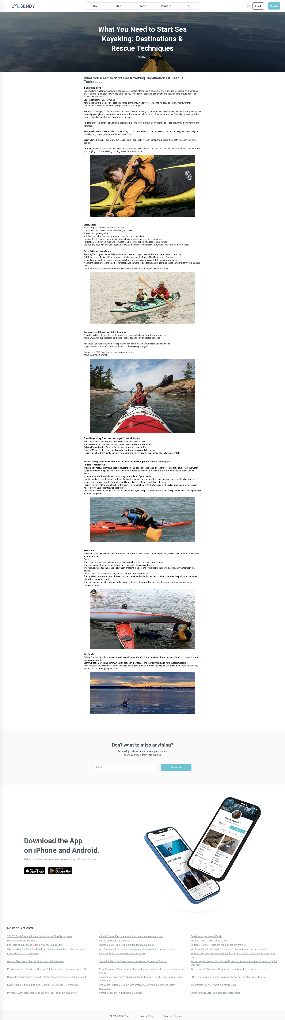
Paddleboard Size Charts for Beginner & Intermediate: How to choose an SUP (47, 969)
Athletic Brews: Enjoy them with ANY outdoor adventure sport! (131, 936)
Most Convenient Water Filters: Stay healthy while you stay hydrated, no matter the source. (141, 971)
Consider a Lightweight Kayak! (206, 936)
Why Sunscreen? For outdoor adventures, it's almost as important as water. (137, 949)
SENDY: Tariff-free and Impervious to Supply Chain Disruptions (39, 936)
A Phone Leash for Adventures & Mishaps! (121, 992)
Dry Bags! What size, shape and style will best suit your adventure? (42, 992)
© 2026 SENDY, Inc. (120, 1016)
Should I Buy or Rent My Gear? (114, 940)
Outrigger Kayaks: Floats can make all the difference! (218, 944)
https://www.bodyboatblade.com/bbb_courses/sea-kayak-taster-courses (122, 337)
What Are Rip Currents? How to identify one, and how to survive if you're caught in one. (233, 955)
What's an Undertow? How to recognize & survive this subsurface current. (228, 949)
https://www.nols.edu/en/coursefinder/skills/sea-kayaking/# (116, 346)
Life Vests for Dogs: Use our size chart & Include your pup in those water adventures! (137, 987)
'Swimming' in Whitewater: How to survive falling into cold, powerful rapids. (229, 969)
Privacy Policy (147, 1016)
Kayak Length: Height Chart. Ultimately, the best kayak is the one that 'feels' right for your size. (234, 963)
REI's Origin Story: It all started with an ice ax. (122, 953)
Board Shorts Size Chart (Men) (23, 953)
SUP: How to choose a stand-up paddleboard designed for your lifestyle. (228, 977)
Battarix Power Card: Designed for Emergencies (215, 992)
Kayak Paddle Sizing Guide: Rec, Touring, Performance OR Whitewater (43, 985)
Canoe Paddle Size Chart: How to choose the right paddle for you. (133, 961)
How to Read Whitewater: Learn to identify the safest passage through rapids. (47, 977)
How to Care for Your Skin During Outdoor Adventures (126, 944)
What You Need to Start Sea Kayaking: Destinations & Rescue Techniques (45, 949)
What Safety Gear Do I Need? (22, 940)
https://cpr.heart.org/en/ (96, 355)
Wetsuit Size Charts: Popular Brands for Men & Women (35, 961)
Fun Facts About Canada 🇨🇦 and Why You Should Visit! (35, 944)
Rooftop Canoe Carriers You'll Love (209, 940)
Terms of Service (173, 1016)
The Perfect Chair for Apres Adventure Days (213, 985)
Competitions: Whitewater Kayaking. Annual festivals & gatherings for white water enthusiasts (141, 979)
